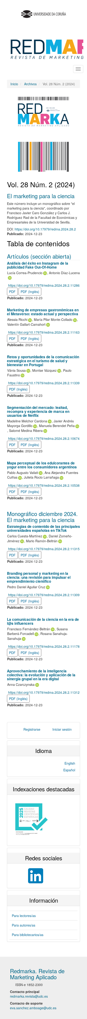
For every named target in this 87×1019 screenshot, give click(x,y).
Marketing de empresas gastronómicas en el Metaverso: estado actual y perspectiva (43, 311)
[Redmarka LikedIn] (26, 875)
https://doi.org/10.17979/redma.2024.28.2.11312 (44, 692)
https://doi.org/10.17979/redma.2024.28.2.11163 (44, 332)
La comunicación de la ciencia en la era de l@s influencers (43, 621)
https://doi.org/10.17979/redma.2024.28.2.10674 (44, 438)
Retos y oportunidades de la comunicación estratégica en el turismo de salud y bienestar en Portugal (43, 360)
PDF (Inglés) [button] (30, 291)
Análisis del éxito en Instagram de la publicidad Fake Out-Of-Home (37, 265)
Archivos (30, 84)
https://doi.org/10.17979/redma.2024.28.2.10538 (44, 485)
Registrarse (31, 729)
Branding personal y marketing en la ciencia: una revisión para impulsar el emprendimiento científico (39, 577)
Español (69, 770)
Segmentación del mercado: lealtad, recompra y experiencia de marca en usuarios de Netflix (38, 411)
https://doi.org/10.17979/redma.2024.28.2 (45, 229)
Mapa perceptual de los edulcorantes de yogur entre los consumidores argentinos (42, 465)
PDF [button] (12, 291)
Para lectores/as (24, 915)
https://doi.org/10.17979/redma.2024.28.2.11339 (44, 383)
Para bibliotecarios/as (27, 934)
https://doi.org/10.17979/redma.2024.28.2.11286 (44, 285)
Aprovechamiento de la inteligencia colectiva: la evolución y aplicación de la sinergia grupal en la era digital (41, 674)
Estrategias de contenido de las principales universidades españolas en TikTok (43, 528)
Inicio (14, 84)
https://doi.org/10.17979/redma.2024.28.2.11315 (44, 548)
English (69, 763)
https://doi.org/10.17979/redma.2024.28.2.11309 (44, 594)
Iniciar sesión (62, 729)
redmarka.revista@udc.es (29, 996)
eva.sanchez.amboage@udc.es (33, 1008)
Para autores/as (23, 925)
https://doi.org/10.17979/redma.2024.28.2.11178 (44, 646)
